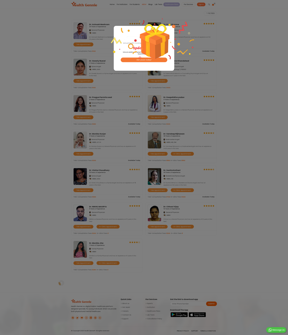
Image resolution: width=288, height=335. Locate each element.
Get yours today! (144, 60)
